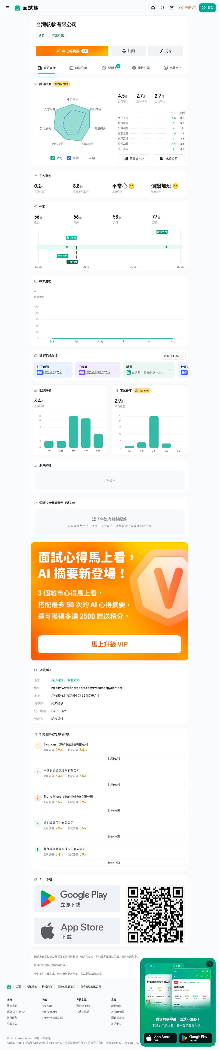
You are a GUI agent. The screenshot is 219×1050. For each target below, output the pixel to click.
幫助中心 (116, 1023)
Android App (50, 1011)
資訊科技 (57, 680)
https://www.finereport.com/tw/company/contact (86, 688)
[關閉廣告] (209, 963)
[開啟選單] (7, 7)
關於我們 (12, 1005)
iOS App (47, 1005)
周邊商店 (12, 1023)
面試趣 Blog (83, 1005)
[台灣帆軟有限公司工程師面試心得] (92, 370)
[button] (22, 1011)
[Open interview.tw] (9, 986)
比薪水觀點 (82, 1011)
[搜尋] (162, 7)
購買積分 (12, 1017)
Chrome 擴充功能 (52, 1017)
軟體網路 (74, 680)
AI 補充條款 (117, 1011)
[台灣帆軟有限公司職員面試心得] (143, 370)
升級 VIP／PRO (16, 1011)
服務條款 (116, 1005)
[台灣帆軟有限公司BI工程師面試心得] (47, 370)
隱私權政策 (117, 1017)
